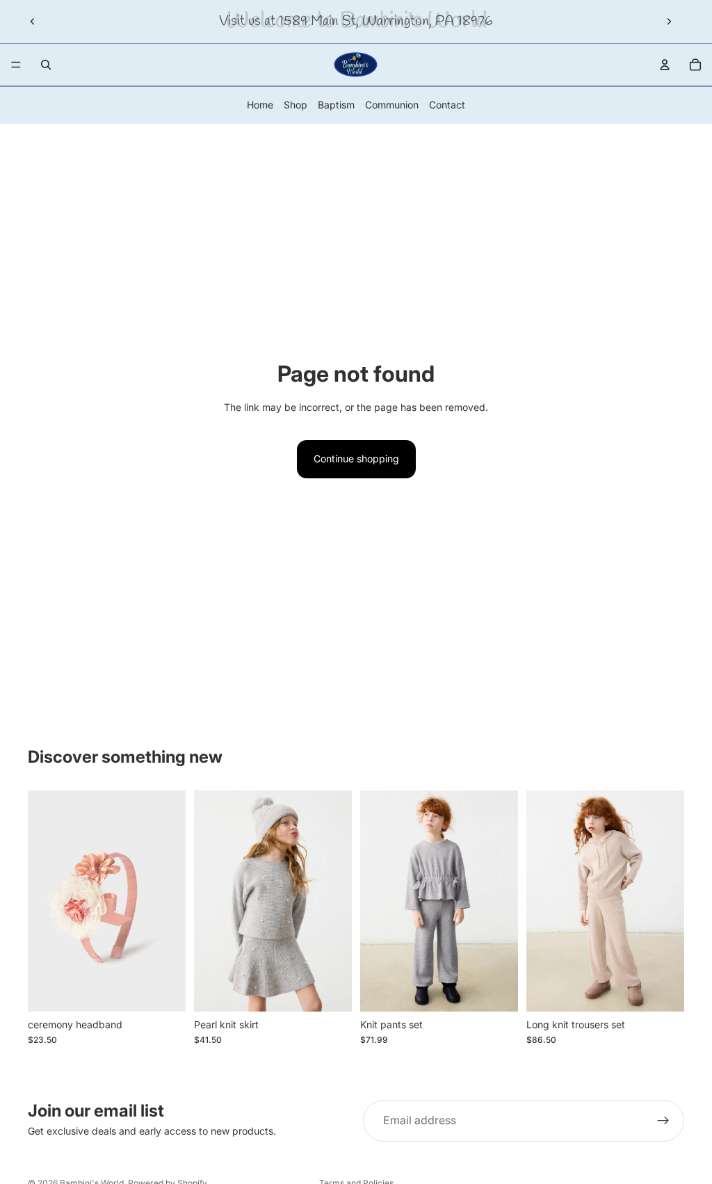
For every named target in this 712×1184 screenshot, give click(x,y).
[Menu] (16, 65)
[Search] (46, 64)
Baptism (336, 105)
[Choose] (330, 990)
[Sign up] (663, 1120)
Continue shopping (356, 458)
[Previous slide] (32, 21)
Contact (447, 105)
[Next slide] (669, 21)
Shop (295, 105)
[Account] (664, 64)
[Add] (164, 990)
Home (260, 105)
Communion (392, 105)
